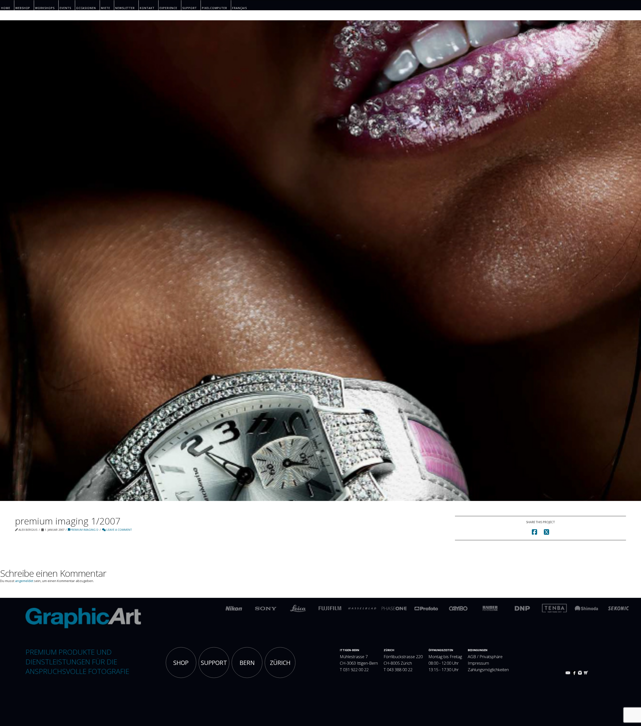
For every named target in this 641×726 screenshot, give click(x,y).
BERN (247, 663)
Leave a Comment (119, 529)
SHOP (181, 663)
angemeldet (24, 581)
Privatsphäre (491, 656)
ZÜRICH (280, 663)
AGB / (473, 656)
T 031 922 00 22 (354, 669)
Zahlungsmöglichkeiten (488, 669)
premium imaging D (84, 529)
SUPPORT (214, 663)
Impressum (478, 663)
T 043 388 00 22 (398, 669)
